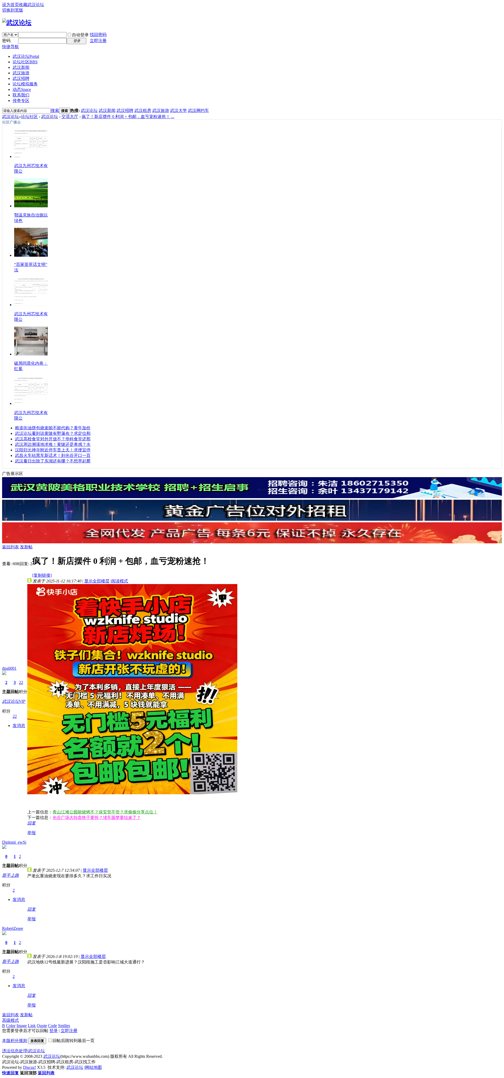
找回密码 (98, 34)
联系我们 (21, 95)
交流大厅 (69, 116)
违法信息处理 (14, 1051)
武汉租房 (142, 110)
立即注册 (98, 40)
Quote (42, 1025)
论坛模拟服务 (25, 84)
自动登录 (80, 35)
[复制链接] (42, 575)
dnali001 (9, 668)
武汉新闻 (21, 67)
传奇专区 (21, 100)
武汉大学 (178, 110)
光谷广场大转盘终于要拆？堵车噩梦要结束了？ (96, 817)
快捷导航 (10, 46)
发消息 (19, 725)
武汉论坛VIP (13, 701)
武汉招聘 (21, 78)
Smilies (64, 1025)
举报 (31, 833)
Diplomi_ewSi (14, 842)
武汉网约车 (198, 110)
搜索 (55, 110)
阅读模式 (119, 581)
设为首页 (10, 4)
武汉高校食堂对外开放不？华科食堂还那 (53, 439)
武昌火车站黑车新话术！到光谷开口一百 (53, 455)
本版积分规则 (14, 1040)
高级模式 (10, 1020)
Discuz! (29, 1067)
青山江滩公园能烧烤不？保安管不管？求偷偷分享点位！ (105, 812)
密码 (6, 40)
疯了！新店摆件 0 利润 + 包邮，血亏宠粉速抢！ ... (128, 116)
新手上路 (10, 875)
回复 (31, 823)
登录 (53, 1030)
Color (10, 1025)
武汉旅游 (21, 73)
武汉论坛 (26, 56)
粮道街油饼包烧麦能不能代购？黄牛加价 (53, 428)
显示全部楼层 (96, 581)
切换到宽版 (12, 10)
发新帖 (26, 547)
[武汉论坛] (17, 22)
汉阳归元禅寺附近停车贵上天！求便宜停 (53, 450)
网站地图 (93, 1067)
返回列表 (10, 547)
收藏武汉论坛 (31, 4)
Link (32, 1025)
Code (52, 1025)
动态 (22, 89)
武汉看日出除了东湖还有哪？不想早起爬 (53, 461)
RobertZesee (12, 928)
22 (21, 682)
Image (22, 1025)
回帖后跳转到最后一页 (73, 1040)
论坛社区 (25, 62)
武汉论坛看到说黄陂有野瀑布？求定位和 (53, 433)
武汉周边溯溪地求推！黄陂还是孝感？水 (53, 444)
